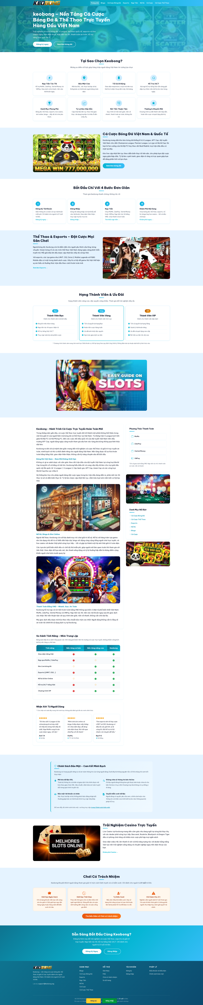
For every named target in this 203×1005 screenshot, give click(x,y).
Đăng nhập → (75, 220)
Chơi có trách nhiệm (110, 977)
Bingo (103, 3)
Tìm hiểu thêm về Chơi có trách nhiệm (101, 916)
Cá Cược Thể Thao (162, 3)
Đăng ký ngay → (42, 220)
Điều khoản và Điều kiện (157, 971)
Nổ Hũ (142, 3)
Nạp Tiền (134, 3)
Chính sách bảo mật (156, 974)
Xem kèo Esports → (40, 268)
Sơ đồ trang (107, 980)
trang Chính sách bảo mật (100, 807)
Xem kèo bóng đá (64, 44)
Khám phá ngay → (146, 220)
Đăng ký (129, 971)
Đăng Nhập (112, 951)
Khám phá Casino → (110, 852)
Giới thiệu (106, 971)
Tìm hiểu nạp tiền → (112, 220)
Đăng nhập (130, 974)
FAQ (104, 974)
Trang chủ (95, 3)
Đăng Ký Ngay (92, 951)
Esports (126, 3)
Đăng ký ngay (42, 44)
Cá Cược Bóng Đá (114, 3)
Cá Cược (149, 3)
